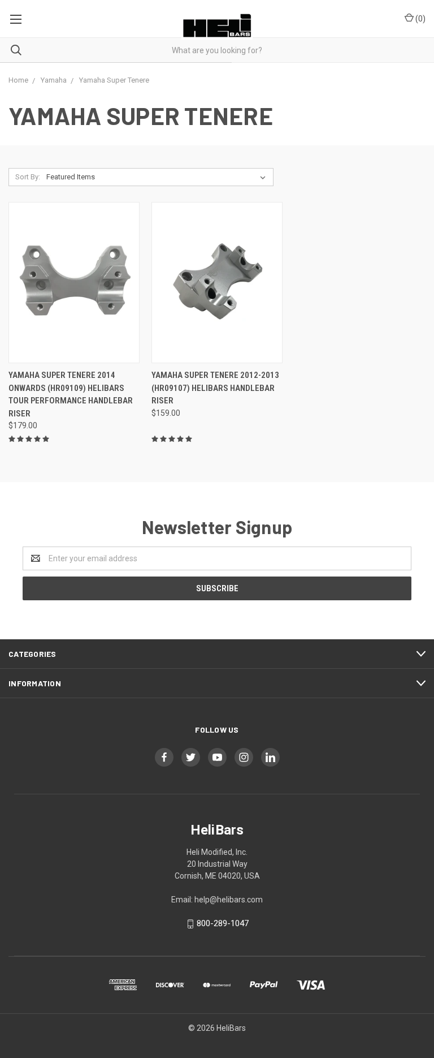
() (420, 18)
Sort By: (27, 177)
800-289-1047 (223, 923)
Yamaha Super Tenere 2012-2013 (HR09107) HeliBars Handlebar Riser (215, 388)
